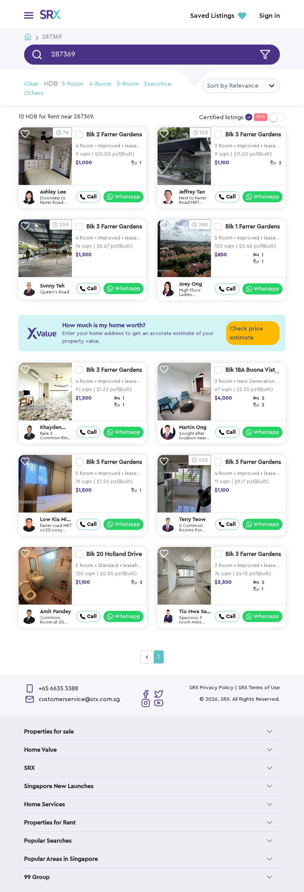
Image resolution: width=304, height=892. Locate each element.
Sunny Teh (52, 286)
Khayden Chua (51, 427)
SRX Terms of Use (259, 687)
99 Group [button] (37, 877)
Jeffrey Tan (192, 192)
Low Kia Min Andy (55, 519)
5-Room (128, 84)
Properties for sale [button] (49, 732)
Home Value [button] (40, 750)
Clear (31, 84)
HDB (51, 83)
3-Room (72, 84)
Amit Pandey (55, 611)
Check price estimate (246, 333)
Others (33, 93)
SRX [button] (29, 768)
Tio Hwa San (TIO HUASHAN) (194, 612)
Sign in (269, 16)
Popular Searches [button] (48, 841)
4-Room (100, 84)
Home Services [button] (44, 804)
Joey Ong (190, 284)
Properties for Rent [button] (50, 823)
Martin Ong (192, 427)
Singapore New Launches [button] (58, 786)
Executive (157, 84)
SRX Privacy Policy (211, 687)
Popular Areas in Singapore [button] (61, 859)
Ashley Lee (53, 192)
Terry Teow (192, 519)
